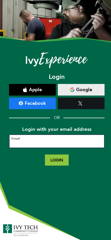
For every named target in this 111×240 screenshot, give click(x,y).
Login (56, 160)
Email (15, 138)
